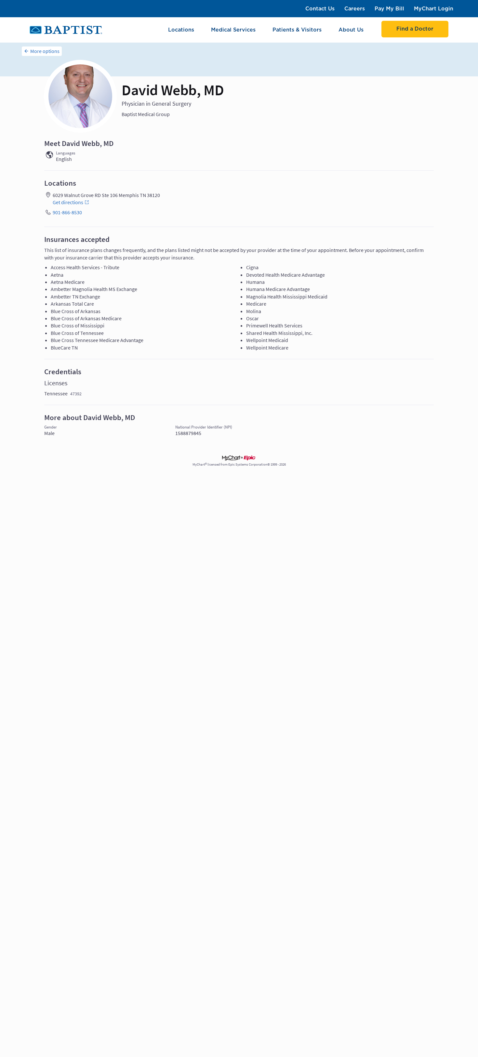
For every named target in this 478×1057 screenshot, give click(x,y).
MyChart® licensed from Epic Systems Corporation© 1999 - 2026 (239, 464)
